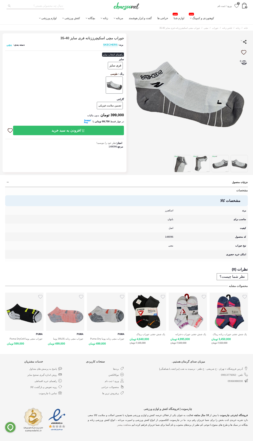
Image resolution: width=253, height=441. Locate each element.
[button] (242, 314)
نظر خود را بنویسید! (106, 143)
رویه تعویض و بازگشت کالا (43, 387)
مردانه (119, 18)
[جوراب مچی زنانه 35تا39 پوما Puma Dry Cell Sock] (24, 312)
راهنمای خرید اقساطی (45, 381)
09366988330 (235, 381)
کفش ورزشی (72, 18)
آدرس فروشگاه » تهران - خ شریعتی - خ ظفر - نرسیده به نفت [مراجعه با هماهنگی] (201, 368)
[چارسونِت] (126, 6)
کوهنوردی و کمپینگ (201, 16)
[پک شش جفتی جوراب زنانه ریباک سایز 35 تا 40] (188, 312)
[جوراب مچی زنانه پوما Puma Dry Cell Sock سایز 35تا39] (65, 312)
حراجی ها (162, 18)
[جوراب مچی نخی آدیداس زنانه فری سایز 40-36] (229, 312)
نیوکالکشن (113, 374)
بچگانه (91, 18)
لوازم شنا (178, 16)
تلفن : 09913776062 (232, 374)
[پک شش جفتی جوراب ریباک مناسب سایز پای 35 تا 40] (106, 312)
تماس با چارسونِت (48, 393)
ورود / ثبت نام (112, 381)
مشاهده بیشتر (124, 424)
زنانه (105, 18)
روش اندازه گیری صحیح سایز (42, 374)
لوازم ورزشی (49, 18)
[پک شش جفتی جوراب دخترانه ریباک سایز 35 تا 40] (147, 312)
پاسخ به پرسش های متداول (43, 368)
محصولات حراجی (110, 387)
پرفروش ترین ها (110, 393)
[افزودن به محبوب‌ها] (243, 52)
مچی (9, 44)
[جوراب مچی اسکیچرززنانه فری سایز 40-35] (188, 92)
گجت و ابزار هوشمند (140, 18)
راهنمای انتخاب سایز (113, 54)
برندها (116, 368)
